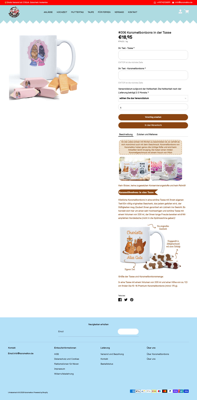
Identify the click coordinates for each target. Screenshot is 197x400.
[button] (153, 48)
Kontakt (104, 359)
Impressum (59, 369)
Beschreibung (126, 134)
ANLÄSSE (48, 12)
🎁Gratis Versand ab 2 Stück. (26, 2)
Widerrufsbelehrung (64, 374)
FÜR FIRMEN (104, 12)
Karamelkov (28, 393)
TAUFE (91, 12)
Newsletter (128, 331)
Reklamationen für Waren (66, 364)
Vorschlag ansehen (153, 117)
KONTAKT (132, 12)
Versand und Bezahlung (112, 354)
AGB (56, 354)
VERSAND (119, 12)
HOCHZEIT (62, 12)
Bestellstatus (107, 364)
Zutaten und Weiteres (147, 134)
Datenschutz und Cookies (66, 359)
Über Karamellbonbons (158, 354)
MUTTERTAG (77, 12)
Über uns (151, 359)
